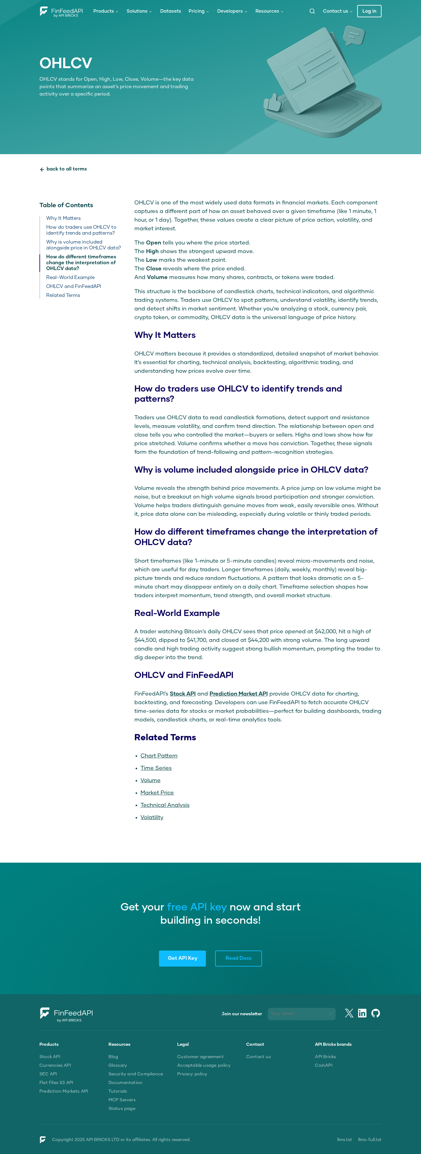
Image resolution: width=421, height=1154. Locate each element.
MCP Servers (122, 1100)
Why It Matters (63, 218)
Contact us (335, 11)
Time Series (156, 768)
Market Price (157, 793)
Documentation (125, 1083)
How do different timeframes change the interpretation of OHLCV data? (81, 263)
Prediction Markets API (63, 1091)
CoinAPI (323, 1065)
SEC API (48, 1074)
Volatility (152, 817)
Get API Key (182, 958)
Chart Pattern (159, 756)
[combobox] (312, 11)
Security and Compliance (135, 1074)
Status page (121, 1109)
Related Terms (63, 295)
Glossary (117, 1065)
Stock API (49, 1057)
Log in (369, 11)
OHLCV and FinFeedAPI (73, 286)
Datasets (170, 11)
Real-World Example (70, 277)
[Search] (312, 11)
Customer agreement (200, 1057)
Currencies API (55, 1065)
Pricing (197, 11)
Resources (267, 11)
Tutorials (117, 1091)
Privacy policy (192, 1074)
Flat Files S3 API (56, 1083)
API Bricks (325, 1057)
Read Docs (238, 958)
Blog (113, 1057)
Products (103, 11)
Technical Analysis (165, 805)
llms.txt (344, 1140)
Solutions (137, 11)
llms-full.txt (370, 1140)
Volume (151, 780)
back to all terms (67, 169)
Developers (230, 11)
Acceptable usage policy (204, 1065)
